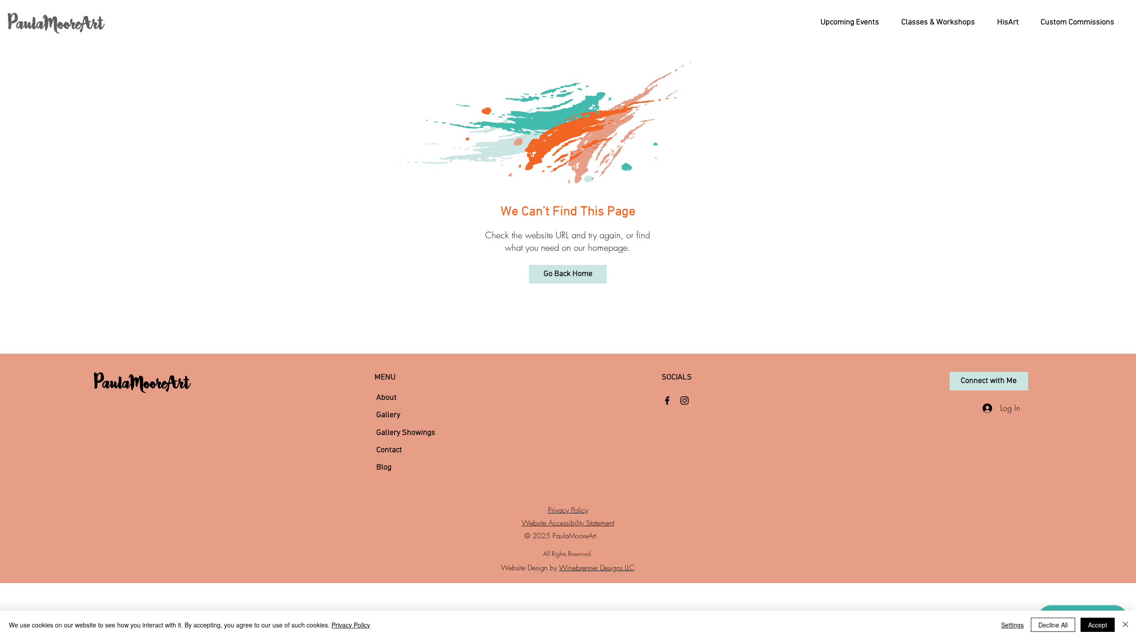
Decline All (1053, 624)
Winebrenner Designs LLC (597, 567)
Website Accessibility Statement (568, 523)
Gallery (388, 415)
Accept (1097, 624)
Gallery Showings (405, 433)
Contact (389, 450)
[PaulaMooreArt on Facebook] (667, 400)
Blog (383, 467)
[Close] (1125, 625)
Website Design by (530, 567)
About (386, 397)
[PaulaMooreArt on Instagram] (684, 400)
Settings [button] (1012, 624)
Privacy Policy (568, 510)
